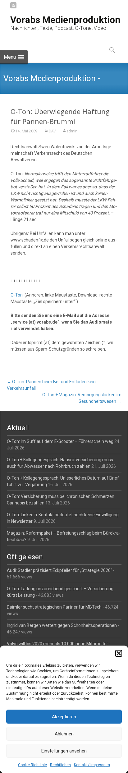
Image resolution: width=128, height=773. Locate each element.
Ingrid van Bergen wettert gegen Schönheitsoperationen (62, 625)
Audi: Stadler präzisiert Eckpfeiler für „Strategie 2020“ (59, 570)
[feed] (13, 8)
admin (72, 131)
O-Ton (17, 294)
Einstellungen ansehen (64, 751)
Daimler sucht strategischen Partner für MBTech (54, 607)
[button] (119, 653)
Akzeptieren (64, 717)
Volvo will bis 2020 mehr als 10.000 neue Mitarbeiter (57, 643)
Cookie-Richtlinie (32, 765)
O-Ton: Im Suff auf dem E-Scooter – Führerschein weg (60, 441)
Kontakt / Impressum (92, 765)
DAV (52, 131)
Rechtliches (60, 765)
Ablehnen (64, 734)
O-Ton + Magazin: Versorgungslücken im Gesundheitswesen (81, 398)
